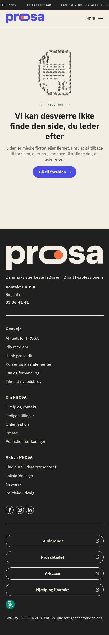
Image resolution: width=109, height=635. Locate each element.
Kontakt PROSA (20, 286)
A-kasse (52, 573)
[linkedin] (30, 510)
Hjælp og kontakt (21, 406)
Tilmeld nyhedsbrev (23, 381)
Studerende (52, 540)
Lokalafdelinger (19, 475)
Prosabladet (52, 557)
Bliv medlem (17, 346)
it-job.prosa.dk (19, 355)
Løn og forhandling (22, 372)
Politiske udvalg (20, 492)
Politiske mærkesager (25, 441)
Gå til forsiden (52, 171)
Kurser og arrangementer (29, 364)
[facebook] (9, 510)
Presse (12, 432)
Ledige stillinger (20, 415)
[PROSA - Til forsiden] (25, 18)
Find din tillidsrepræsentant (31, 466)
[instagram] (20, 510)
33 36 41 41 (17, 302)
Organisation (17, 424)
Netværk (13, 484)
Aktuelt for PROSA (22, 338)
